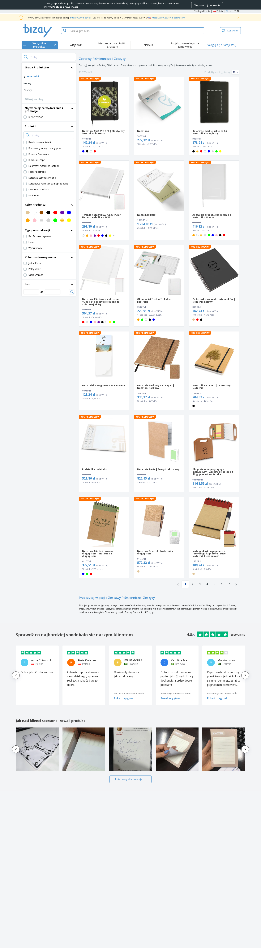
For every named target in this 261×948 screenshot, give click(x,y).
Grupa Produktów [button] (37, 67)
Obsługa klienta (202, 11)
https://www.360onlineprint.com (168, 17)
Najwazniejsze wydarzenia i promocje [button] (44, 109)
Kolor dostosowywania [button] (40, 257)
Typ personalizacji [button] (37, 230)
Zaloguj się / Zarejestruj (221, 45)
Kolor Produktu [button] (35, 204)
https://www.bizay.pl (80, 17)
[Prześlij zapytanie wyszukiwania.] (26, 57)
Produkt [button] (30, 126)
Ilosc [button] (28, 284)
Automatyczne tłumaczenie (129, 693)
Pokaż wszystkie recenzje (128, 779)
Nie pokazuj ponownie (207, 5)
